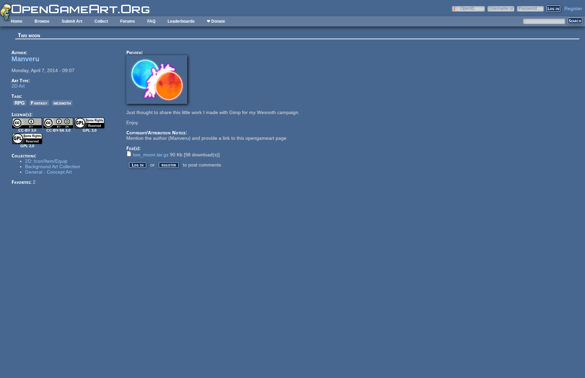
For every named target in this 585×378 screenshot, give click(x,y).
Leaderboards (181, 21)
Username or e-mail (501, 8)
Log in (138, 165)
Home (16, 21)
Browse (42, 21)
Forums (127, 21)
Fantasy (39, 103)
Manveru (25, 59)
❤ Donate (216, 21)
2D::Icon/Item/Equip (46, 161)
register (168, 165)
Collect (101, 21)
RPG (20, 103)
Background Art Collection (52, 166)
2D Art (18, 86)
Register (573, 8)
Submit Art (72, 21)
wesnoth (62, 103)
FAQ (151, 21)
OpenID (467, 8)
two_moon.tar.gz (151, 154)
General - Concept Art (48, 172)
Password (528, 8)
